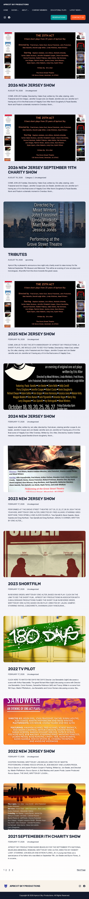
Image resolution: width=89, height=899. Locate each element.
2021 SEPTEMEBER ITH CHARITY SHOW (44, 836)
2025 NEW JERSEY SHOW (31, 334)
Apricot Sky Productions (16, 4)
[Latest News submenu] (81, 10)
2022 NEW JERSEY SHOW (31, 751)
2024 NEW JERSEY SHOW (31, 416)
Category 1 (29, 177)
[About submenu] (28, 10)
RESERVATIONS (58, 17)
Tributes (17, 254)
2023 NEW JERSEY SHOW (31, 498)
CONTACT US (78, 17)
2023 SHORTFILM (24, 584)
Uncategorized (31, 91)
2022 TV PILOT (21, 669)
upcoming (29, 260)
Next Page (81, 870)
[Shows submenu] (18, 10)
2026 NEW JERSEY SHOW (31, 85)
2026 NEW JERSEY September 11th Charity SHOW (42, 170)
